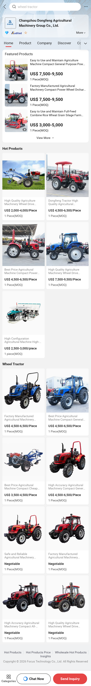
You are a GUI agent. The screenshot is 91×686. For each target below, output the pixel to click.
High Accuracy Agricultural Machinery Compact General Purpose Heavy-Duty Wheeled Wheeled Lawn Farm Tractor (67, 486)
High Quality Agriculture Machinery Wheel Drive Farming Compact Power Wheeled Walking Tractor (64, 271)
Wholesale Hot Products (71, 652)
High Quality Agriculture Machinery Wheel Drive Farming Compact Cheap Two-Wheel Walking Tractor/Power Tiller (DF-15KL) (20, 202)
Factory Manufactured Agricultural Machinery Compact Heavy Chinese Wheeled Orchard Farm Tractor (20, 417)
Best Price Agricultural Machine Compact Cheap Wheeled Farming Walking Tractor (21, 486)
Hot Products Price (38, 652)
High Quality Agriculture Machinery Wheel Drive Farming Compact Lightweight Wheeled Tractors (63, 624)
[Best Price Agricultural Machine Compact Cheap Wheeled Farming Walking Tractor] (23, 460)
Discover (64, 43)
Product (25, 43)
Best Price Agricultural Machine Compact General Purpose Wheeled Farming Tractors (65, 417)
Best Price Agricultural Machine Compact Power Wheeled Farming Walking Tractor (21, 271)
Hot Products (12, 652)
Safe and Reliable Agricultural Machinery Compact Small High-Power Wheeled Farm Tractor (22, 555)
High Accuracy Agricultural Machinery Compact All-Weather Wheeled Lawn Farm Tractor (23, 624)
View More (43, 138)
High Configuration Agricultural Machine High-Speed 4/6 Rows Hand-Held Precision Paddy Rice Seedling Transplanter (22, 340)
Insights (45, 656)
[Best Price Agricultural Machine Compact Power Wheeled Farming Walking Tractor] (23, 244)
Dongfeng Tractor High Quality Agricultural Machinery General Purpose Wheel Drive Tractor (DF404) (66, 202)
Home (8, 43)
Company (44, 43)
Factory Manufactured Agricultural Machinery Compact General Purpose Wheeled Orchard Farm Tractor (65, 555)
